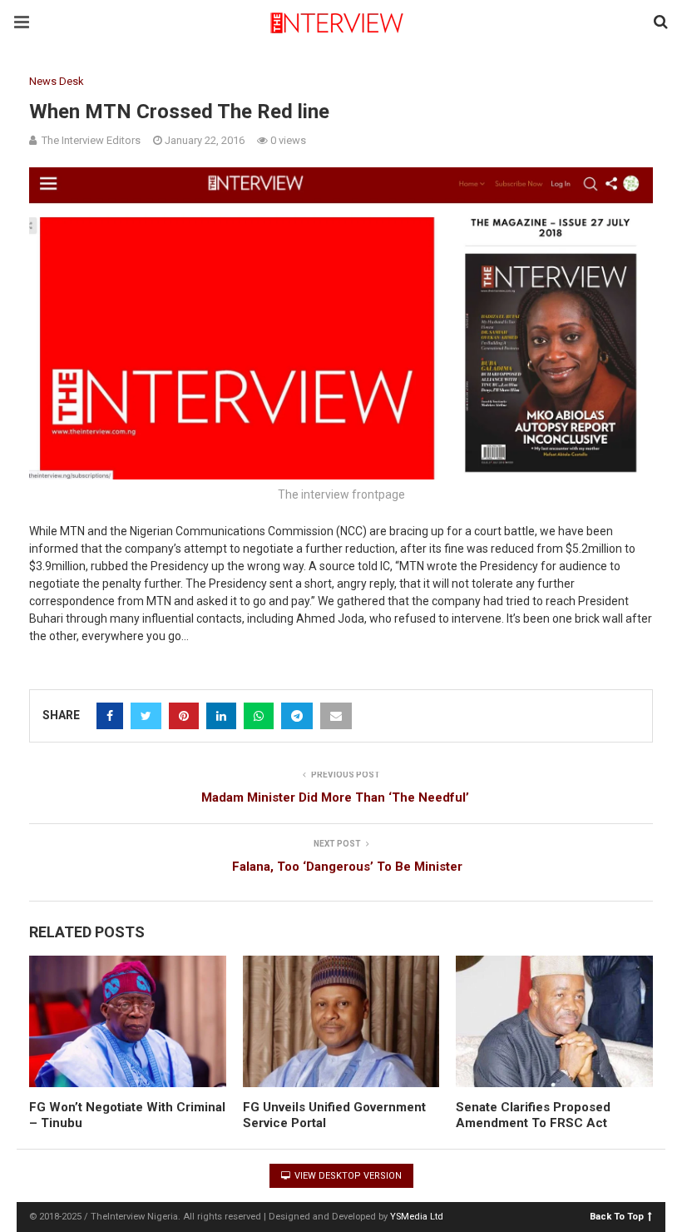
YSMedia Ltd (416, 1216)
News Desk (56, 81)
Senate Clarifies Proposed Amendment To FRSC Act (533, 1115)
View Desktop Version (347, 1175)
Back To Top (617, 1215)
